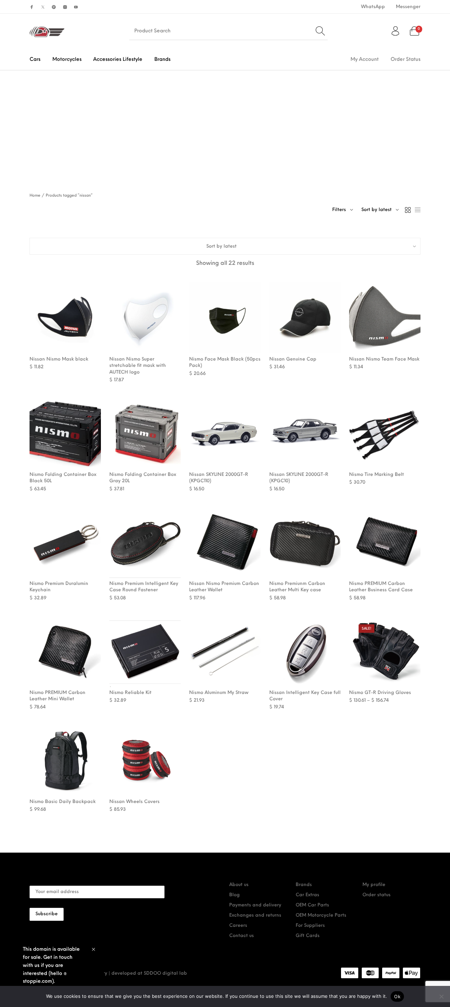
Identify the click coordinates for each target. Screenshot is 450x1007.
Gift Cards (308, 935)
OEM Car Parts (312, 905)
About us (239, 884)
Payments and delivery (255, 905)
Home (35, 196)
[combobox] (380, 210)
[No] (441, 996)
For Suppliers (310, 925)
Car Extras (307, 895)
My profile (373, 884)
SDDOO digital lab (165, 973)
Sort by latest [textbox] (376, 210)
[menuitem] (372, 7)
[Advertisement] (225, 123)
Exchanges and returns (255, 915)
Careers (238, 925)
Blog (234, 895)
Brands (304, 884)
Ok (397, 996)
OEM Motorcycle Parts (321, 915)
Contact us (241, 935)
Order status (376, 895)
